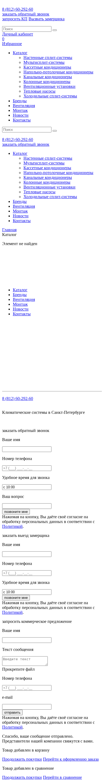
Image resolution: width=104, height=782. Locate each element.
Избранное (12, 43)
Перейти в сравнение (62, 777)
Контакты (22, 120)
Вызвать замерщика (47, 19)
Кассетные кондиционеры (47, 67)
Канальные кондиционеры (47, 76)
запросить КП (14, 19)
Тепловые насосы (39, 91)
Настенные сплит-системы (47, 57)
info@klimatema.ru (57, 338)
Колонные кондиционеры (46, 81)
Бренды (20, 101)
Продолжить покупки (22, 759)
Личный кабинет (17, 34)
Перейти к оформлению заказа (71, 759)
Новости (21, 115)
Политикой (12, 526)
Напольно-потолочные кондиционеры (58, 72)
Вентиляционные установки (49, 86)
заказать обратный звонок (25, 14)
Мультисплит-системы (44, 62)
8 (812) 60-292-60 (17, 9)
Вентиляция (24, 105)
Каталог (20, 52)
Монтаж (20, 110)
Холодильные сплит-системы (50, 96)
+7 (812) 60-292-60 (36, 333)
